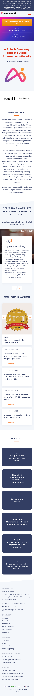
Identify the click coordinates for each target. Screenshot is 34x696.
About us (5, 618)
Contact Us (5, 632)
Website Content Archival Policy (12, 676)
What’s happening (8, 649)
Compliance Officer (8, 662)
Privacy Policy (6, 624)
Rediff (4, 643)
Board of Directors (8, 657)
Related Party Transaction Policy (12, 673)
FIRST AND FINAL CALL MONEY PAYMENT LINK (17, 22)
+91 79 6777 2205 (11, 607)
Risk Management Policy (10, 679)
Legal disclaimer (7, 629)
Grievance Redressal (8, 626)
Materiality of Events (8, 671)
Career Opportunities (9, 621)
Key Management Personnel (11, 660)
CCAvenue (5, 640)
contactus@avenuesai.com (14, 610)
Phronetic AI (6, 646)
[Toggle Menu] (29, 14)
